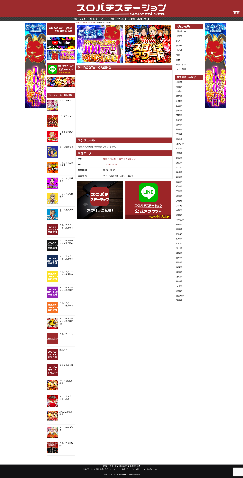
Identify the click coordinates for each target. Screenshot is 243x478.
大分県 (179, 286)
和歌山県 (180, 220)
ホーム (78, 22)
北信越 (179, 50)
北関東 (179, 36)
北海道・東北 (182, 31)
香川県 (179, 248)
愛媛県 (179, 253)
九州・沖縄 (181, 69)
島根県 (179, 229)
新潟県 (179, 158)
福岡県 (179, 267)
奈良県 (179, 215)
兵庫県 (179, 210)
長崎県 (179, 277)
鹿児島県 (180, 296)
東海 (178, 55)
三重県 (179, 191)
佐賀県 (179, 272)
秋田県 (179, 96)
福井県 (179, 172)
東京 (178, 41)
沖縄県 (179, 300)
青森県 (179, 87)
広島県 (179, 239)
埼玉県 (179, 129)
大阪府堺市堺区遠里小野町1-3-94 (119, 159)
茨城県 (179, 115)
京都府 (179, 201)
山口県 (179, 243)
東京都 (179, 139)
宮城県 (179, 101)
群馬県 (179, 125)
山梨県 (179, 148)
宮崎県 (179, 291)
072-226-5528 (110, 164)
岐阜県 (179, 186)
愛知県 (179, 182)
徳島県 (179, 257)
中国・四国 (181, 64)
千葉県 (179, 134)
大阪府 (85, 22)
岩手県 (179, 91)
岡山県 (179, 234)
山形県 (179, 106)
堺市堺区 (92, 22)
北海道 (179, 82)
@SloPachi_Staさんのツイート (61, 460)
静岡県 (179, 177)
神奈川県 (180, 144)
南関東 (179, 45)
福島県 (179, 110)
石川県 (179, 167)
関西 (178, 60)
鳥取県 (179, 224)
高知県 (179, 262)
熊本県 (179, 281)
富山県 (179, 163)
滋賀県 (179, 196)
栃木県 (179, 120)
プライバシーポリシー (134, 469)
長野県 (179, 153)
